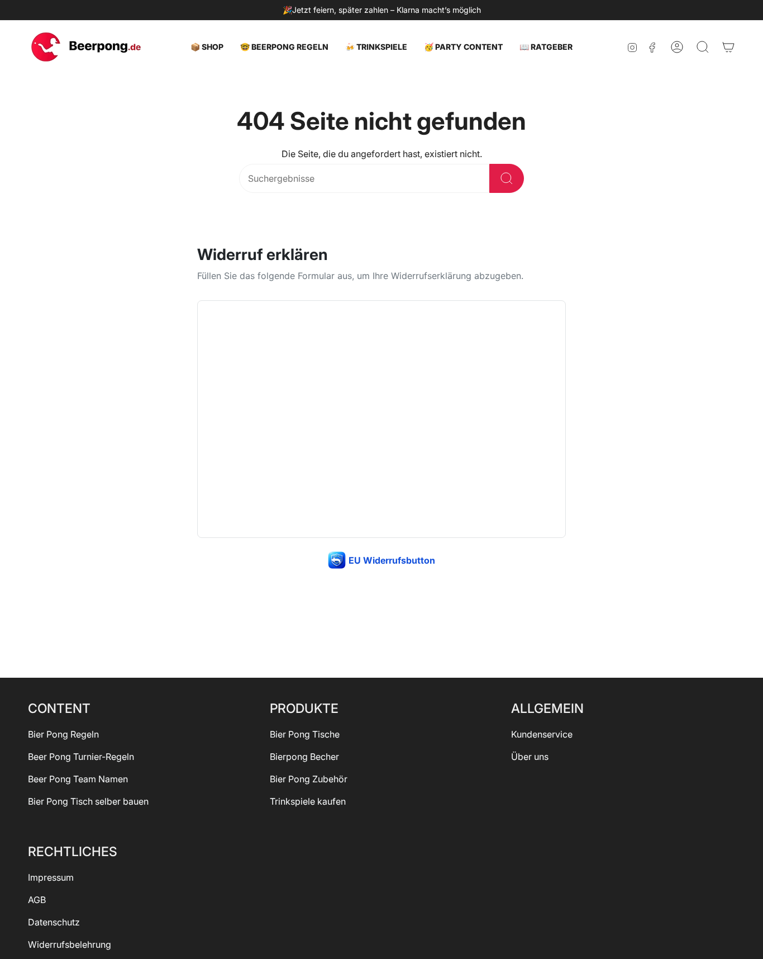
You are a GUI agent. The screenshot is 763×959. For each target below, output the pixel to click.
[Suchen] (506, 178)
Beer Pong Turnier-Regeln (81, 756)
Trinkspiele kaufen (308, 801)
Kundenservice (542, 734)
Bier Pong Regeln (63, 734)
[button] (207, 47)
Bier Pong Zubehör (308, 779)
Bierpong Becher (304, 756)
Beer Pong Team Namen (78, 779)
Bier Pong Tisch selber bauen (88, 801)
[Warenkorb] (728, 46)
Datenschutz (54, 922)
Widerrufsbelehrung (69, 944)
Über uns (530, 756)
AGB (37, 899)
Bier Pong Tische (305, 734)
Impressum (51, 877)
